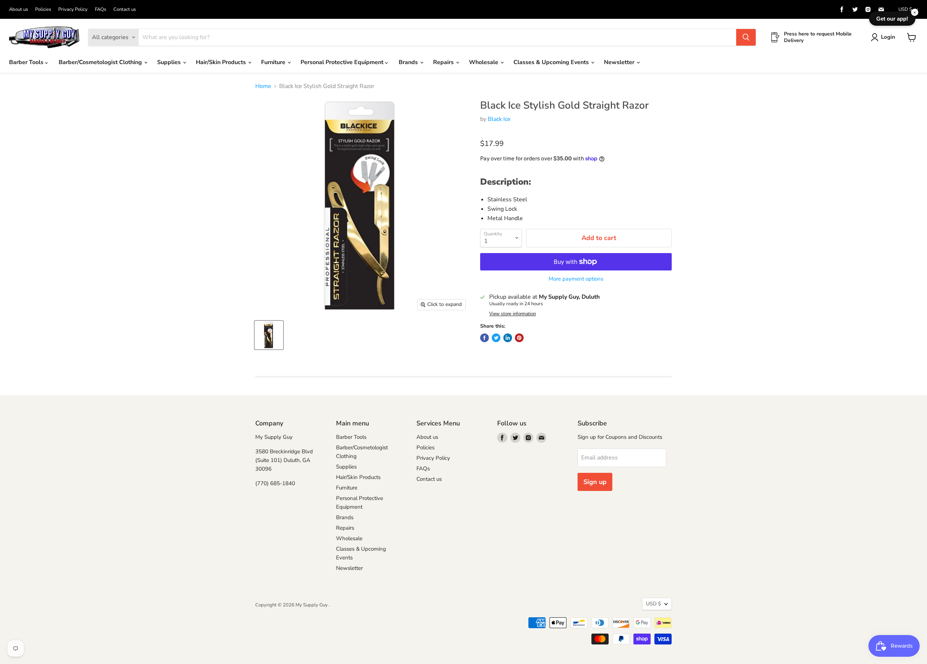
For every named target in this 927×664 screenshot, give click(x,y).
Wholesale (484, 62)
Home (263, 86)
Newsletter (620, 62)
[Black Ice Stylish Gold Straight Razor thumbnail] (269, 335)
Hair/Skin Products (221, 62)
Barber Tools (27, 62)
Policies (43, 9)
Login (888, 37)
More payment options (576, 279)
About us (18, 9)
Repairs (444, 62)
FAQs (100, 9)
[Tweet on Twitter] (496, 337)
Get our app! (892, 19)
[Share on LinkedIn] (507, 337)
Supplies (169, 62)
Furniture (274, 62)
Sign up (595, 482)
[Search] (746, 37)
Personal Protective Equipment (343, 62)
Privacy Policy (73, 9)
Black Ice (499, 119)
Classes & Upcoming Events (551, 62)
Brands (409, 62)
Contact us (124, 9)
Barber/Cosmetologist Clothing (101, 62)
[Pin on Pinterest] (519, 337)
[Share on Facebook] (484, 337)
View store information (512, 313)
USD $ (905, 9)
